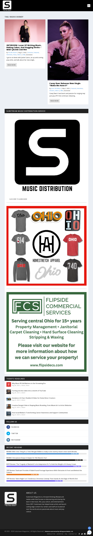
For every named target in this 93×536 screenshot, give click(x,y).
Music (27, 385)
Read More (12, 65)
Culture (23, 385)
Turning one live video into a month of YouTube (29, 391)
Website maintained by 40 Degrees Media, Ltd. (59, 531)
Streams (51, 90)
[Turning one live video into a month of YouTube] (8, 392)
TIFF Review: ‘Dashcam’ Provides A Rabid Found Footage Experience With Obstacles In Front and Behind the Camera (44, 471)
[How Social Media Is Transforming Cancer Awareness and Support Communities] (8, 413)
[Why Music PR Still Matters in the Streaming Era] (8, 384)
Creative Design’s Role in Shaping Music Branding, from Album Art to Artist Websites (42, 405)
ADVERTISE (60, 534)
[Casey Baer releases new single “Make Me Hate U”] (68, 49)
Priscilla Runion (12, 52)
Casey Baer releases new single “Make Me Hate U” (64, 84)
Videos (19, 55)
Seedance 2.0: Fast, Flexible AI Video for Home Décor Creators (33, 398)
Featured (36, 52)
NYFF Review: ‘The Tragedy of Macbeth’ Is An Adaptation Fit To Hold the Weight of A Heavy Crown (41, 464)
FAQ (66, 534)
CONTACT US (73, 534)
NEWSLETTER (51, 534)
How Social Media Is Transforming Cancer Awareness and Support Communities (40, 413)
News (15, 55)
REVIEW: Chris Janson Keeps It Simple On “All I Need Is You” (26, 458)
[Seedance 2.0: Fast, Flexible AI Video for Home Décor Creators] (8, 399)
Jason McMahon (56, 88)
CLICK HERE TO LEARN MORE (18, 199)
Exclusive (30, 52)
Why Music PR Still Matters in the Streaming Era (29, 383)
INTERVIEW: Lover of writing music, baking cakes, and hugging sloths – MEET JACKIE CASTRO (24, 47)
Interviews (9, 55)
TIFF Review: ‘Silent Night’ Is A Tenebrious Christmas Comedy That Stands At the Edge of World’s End (42, 479)
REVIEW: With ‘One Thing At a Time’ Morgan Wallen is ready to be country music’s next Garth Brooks (41, 452)
